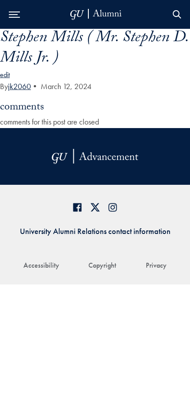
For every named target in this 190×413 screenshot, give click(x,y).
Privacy (156, 265)
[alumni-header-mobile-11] (96, 14)
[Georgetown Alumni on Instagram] (112, 207)
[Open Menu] (14, 14)
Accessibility (41, 265)
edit (5, 74)
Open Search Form (176, 14)
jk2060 (19, 86)
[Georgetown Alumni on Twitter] (95, 207)
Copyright (102, 265)
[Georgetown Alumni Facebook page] (77, 207)
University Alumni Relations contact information (95, 231)
